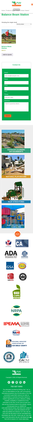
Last (5, 91)
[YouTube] (17, 382)
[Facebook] (13, 382)
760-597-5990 (16, 386)
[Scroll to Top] (31, 417)
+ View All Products (17, 233)
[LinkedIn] (24, 382)
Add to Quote (7, 54)
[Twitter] (9, 382)
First (6, 85)
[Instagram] (20, 382)
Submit (8, 116)
